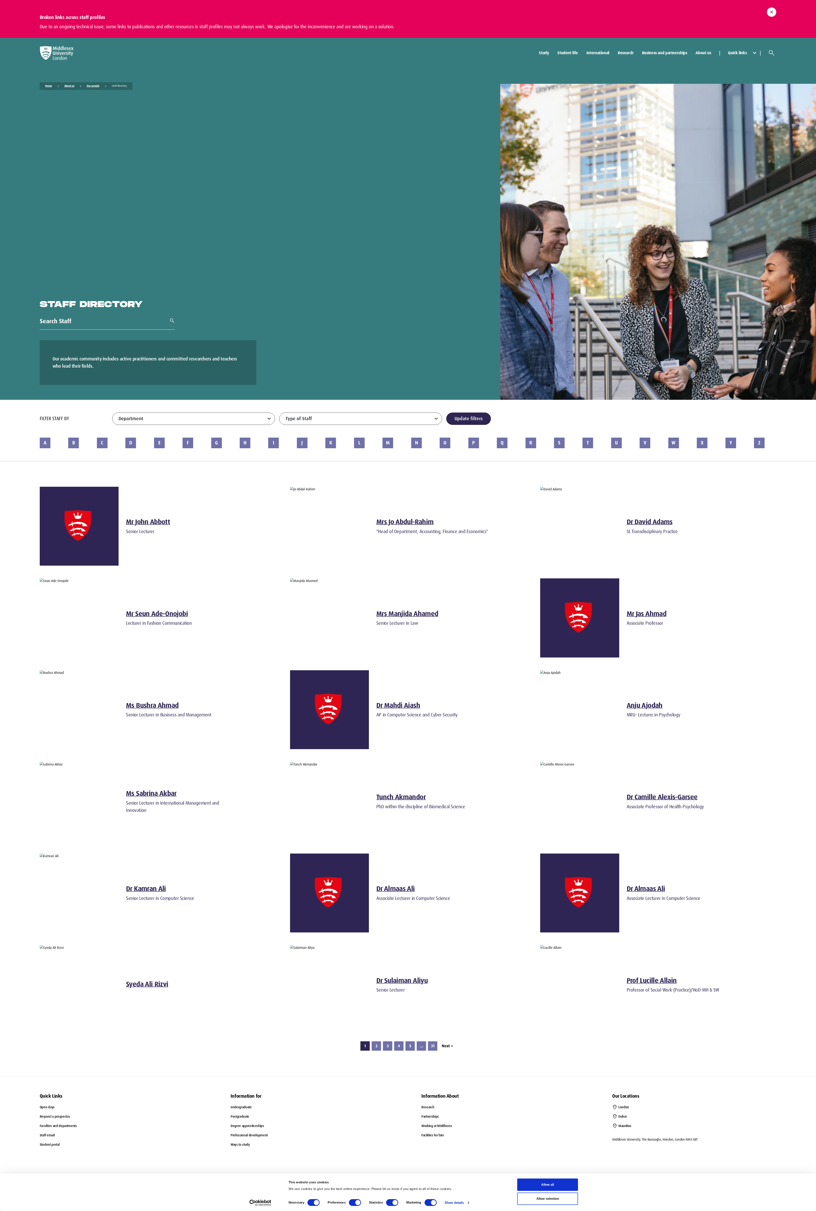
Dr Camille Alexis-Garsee (662, 797)
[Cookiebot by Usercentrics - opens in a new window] (260, 1203)
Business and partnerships (664, 52)
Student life (567, 52)
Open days (47, 1107)
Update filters (469, 419)
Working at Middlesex (436, 1126)
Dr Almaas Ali (395, 888)
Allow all (547, 1184)
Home (48, 86)
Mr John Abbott (148, 521)
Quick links (737, 52)
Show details (454, 1202)
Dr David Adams (650, 521)
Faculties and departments (58, 1126)
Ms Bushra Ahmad (152, 705)
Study (544, 52)
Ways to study (240, 1144)
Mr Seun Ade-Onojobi (157, 613)
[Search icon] (771, 53)
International (597, 52)
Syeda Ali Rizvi (147, 984)
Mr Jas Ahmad (646, 613)
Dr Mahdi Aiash (398, 705)
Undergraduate (241, 1107)
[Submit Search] (170, 320)
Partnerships (430, 1116)
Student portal (50, 1144)
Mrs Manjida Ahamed (407, 613)
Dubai (622, 1116)
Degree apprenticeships (247, 1126)
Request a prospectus (55, 1116)
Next (447, 1046)
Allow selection (547, 1198)
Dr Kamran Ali (146, 888)
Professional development (249, 1135)
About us (703, 52)
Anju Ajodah (645, 705)
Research (625, 52)
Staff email (47, 1135)
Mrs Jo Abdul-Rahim (405, 521)
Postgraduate (240, 1116)
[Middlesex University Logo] (57, 53)
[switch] (355, 1202)
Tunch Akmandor (401, 797)
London (623, 1107)
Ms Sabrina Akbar (151, 793)
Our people (93, 86)
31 (433, 1046)
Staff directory (119, 86)
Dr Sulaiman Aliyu (402, 980)
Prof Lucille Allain (652, 980)
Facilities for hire (432, 1135)
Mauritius (624, 1126)
